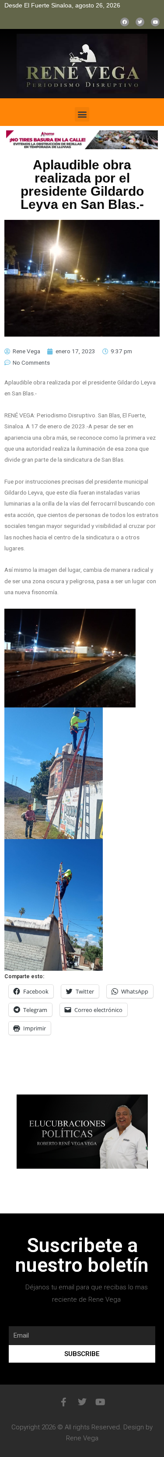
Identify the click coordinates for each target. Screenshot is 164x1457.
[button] (82, 114)
